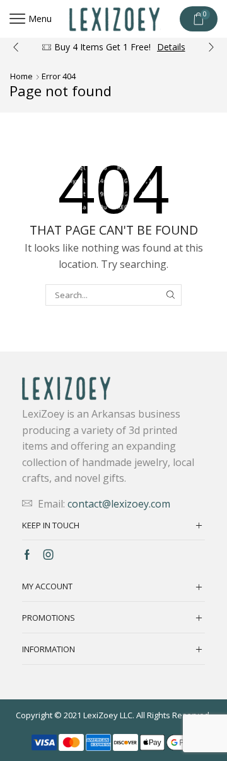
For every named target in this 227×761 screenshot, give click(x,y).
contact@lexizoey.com (118, 504)
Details (171, 47)
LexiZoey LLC (107, 715)
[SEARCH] (171, 295)
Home (21, 76)
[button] (15, 47)
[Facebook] (27, 555)
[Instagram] (49, 555)
